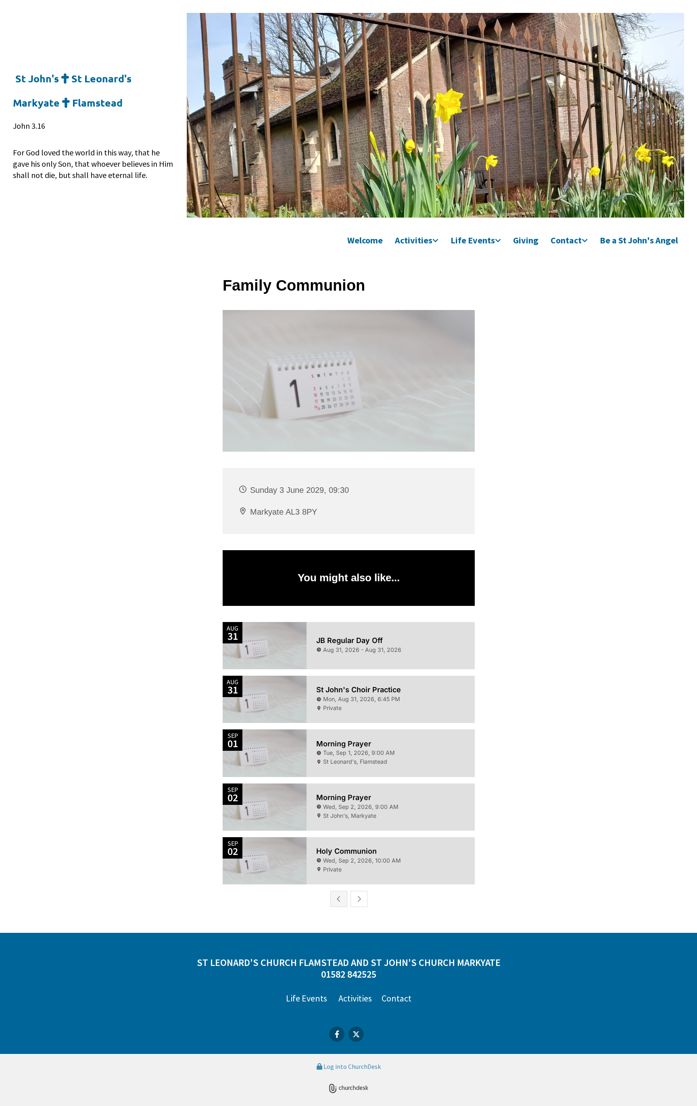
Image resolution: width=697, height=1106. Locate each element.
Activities (413, 240)
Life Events (473, 240)
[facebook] (337, 1034)
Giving (525, 240)
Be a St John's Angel (639, 240)
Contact (566, 240)
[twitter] (356, 1034)
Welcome (365, 240)
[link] (416, 241)
